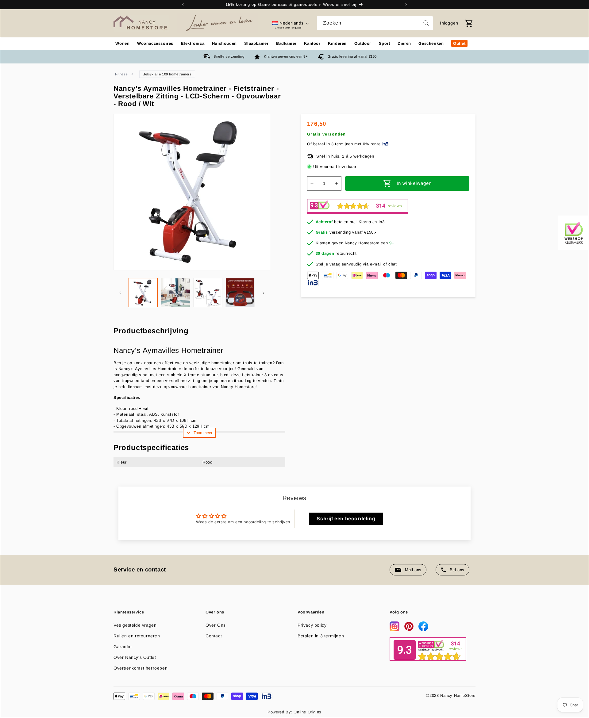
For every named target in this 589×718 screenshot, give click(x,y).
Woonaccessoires (155, 43)
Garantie (123, 646)
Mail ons (413, 569)
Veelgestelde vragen (135, 625)
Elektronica (193, 43)
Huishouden (224, 43)
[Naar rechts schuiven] (263, 293)
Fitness (121, 74)
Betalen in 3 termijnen (321, 635)
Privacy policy (312, 625)
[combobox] (375, 23)
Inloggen (449, 23)
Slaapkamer (256, 43)
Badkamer (286, 43)
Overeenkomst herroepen (140, 668)
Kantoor (312, 43)
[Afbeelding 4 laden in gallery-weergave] (240, 292)
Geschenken (431, 43)
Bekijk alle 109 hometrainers (167, 74)
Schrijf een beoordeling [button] (346, 518)
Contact (214, 635)
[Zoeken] (426, 23)
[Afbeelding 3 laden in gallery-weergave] (207, 292)
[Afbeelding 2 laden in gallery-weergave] (175, 292)
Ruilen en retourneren (137, 635)
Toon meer (203, 432)
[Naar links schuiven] (120, 293)
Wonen (122, 43)
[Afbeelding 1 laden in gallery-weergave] (143, 292)
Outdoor (362, 43)
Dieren (404, 43)
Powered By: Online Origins (294, 712)
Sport (384, 43)
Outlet (459, 43)
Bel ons (457, 569)
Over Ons (216, 625)
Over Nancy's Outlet (135, 657)
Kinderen (337, 43)
